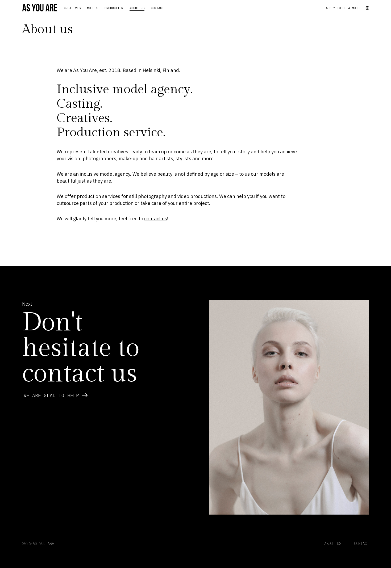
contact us (155, 219)
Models (92, 8)
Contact (157, 8)
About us (137, 8)
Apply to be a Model (343, 8)
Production (114, 8)
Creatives (72, 8)
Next (27, 304)
